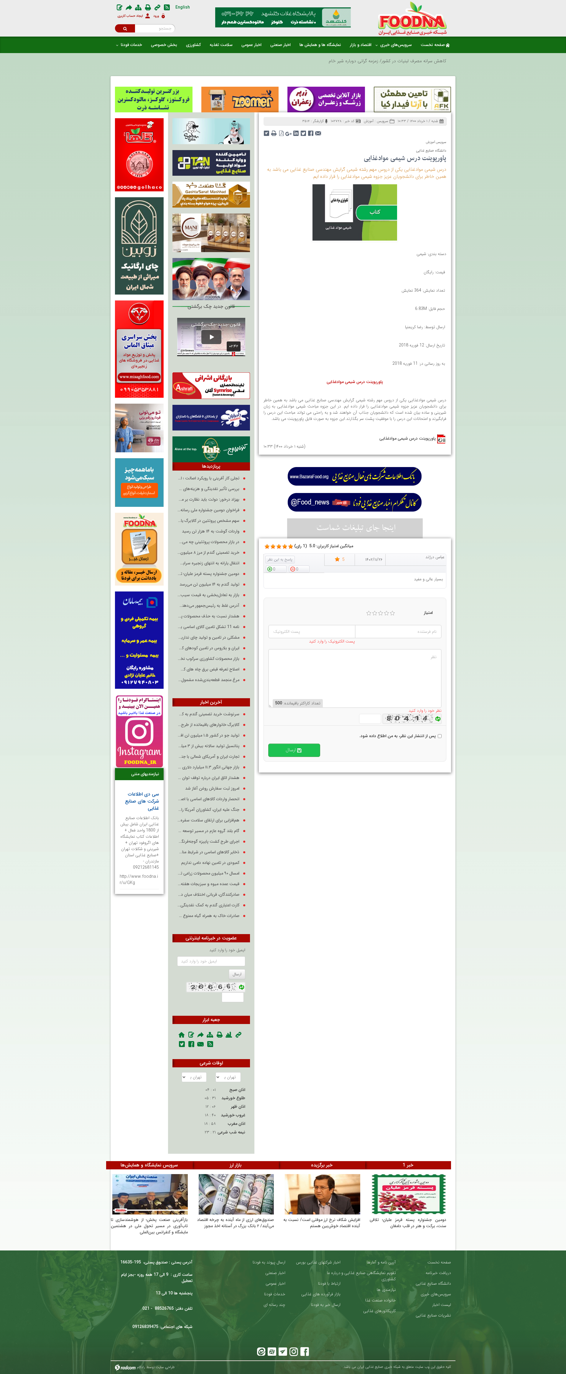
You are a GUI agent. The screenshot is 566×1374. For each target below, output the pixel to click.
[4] (386, 613)
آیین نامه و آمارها (381, 1262)
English (182, 7)
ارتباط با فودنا (329, 1284)
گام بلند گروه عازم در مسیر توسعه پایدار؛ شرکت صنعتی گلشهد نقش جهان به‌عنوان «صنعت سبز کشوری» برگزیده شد (208, 831)
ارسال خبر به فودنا (325, 1305)
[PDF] (281, 131)
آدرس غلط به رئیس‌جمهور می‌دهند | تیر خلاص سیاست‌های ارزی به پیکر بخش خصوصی (208, 606)
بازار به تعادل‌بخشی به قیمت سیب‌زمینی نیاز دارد (208, 595)
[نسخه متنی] (274, 131)
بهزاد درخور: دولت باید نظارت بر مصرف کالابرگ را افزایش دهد (208, 500)
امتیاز (428, 613)
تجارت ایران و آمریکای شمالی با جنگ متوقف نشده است (208, 757)
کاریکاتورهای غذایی (379, 1311)
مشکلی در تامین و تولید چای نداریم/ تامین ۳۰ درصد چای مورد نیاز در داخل (208, 638)
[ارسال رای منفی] (299, 569)
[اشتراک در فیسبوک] (311, 131)
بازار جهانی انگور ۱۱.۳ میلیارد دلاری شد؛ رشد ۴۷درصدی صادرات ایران (208, 767)
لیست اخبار (441, 1305)
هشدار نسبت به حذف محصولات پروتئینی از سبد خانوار (208, 616)
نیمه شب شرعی (231, 1132)
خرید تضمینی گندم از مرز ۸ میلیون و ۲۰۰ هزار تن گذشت (208, 553)
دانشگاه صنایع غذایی (433, 1284)
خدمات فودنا (274, 1294)
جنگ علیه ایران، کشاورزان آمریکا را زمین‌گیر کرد (208, 810)
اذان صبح (237, 1090)
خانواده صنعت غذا (380, 1300)
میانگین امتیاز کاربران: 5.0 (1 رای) (323, 546)
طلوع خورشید (233, 1098)
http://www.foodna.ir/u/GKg (139, 879)
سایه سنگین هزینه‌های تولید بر (418, 61)
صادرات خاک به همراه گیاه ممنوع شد (208, 916)
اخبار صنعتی (275, 1273)
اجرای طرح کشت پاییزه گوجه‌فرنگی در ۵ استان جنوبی (208, 842)
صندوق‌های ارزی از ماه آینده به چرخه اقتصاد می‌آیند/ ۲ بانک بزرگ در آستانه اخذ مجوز (235, 1223)
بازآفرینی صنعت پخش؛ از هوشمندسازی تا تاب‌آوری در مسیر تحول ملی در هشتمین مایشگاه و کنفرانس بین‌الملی (149, 1226)
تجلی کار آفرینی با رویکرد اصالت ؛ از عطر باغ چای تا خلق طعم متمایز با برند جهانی (208, 478)
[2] (374, 613)
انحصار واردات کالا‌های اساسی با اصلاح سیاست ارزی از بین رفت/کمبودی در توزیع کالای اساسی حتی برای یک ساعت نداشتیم (208, 799)
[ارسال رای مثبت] (276, 569)
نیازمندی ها (386, 1290)
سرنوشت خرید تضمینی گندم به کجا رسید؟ (208, 714)
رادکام (141, 1367)
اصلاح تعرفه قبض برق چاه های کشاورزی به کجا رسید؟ (208, 669)
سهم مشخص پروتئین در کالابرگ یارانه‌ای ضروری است (208, 521)
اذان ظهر (238, 1106)
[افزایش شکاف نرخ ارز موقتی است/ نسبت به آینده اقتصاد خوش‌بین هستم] (322, 1194)
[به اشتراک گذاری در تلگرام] (267, 131)
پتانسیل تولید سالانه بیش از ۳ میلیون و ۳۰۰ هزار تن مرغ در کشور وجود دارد (208, 746)
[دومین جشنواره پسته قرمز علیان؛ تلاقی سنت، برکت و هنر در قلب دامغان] (409, 1194)
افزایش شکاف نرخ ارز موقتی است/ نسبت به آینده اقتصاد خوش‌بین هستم (321, 1223)
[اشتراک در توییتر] (303, 131)
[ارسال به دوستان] (318, 131)
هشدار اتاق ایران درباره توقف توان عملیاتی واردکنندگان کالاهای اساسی (208, 778)
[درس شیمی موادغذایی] (354, 212)
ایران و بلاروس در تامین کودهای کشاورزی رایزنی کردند (208, 648)
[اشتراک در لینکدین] (296, 131)
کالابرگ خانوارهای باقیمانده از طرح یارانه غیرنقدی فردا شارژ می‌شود (208, 725)
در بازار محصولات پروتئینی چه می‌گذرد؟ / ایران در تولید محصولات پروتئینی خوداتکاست (208, 542)
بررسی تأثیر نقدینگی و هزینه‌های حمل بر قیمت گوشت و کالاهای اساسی (208, 489)
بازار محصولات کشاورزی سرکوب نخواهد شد (208, 659)
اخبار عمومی (275, 1284)
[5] (267, 546)
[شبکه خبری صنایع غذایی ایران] (412, 18)
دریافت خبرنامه (438, 1273)
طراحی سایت (165, 1367)
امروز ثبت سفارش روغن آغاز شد (212, 788)
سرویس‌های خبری (436, 1294)
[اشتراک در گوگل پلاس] (289, 131)
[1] (368, 613)
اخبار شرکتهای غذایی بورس (318, 1262)
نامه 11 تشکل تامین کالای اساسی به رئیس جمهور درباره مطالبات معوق (208, 627)
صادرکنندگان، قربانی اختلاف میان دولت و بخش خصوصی (208, 895)
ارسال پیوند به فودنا (269, 1262)
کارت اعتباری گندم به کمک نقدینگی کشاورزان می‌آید (208, 905)
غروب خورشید (233, 1115)
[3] (380, 613)
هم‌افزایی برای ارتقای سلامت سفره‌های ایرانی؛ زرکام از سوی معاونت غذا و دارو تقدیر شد (208, 820)
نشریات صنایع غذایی (433, 1315)
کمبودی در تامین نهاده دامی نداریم (210, 863)
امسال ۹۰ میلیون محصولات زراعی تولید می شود (208, 873)
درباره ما (333, 1273)
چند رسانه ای (274, 1305)
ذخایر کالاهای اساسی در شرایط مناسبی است (208, 852)
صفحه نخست (439, 1262)
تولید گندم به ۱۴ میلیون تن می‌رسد (209, 584)
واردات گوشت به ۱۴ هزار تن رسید (210, 531)
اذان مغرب (236, 1123)
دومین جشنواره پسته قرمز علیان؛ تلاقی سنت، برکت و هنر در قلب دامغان (208, 574)
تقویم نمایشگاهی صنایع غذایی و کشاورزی (368, 1276)
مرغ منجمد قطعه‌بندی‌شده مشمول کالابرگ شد (208, 680)
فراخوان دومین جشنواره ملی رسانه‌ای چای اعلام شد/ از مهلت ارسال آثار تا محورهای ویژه (208, 510)
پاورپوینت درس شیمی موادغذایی (407, 438)
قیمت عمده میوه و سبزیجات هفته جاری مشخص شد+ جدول (208, 884)
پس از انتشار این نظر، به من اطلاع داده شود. (397, 736)
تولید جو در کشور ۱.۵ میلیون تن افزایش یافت (208, 735)
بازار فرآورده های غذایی (320, 1294)
